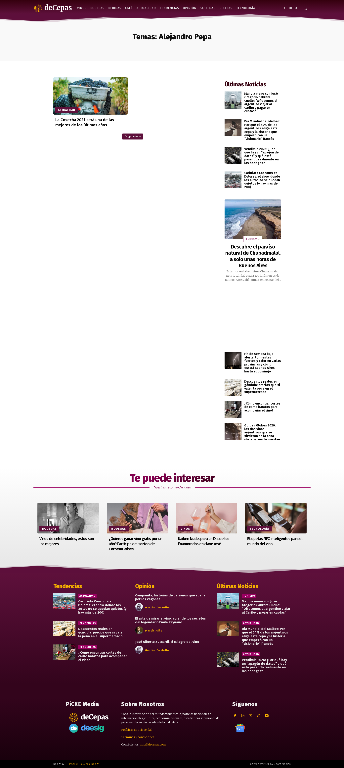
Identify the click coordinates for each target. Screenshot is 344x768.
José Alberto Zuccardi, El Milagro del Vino (167, 642)
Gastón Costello (157, 607)
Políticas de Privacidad (136, 730)
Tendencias (87, 623)
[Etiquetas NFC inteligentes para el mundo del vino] (276, 518)
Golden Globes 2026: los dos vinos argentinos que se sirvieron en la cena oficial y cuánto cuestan (262, 432)
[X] (296, 8)
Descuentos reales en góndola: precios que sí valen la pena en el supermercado (262, 387)
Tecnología (259, 528)
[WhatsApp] (258, 715)
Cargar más (131, 136)
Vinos (185, 528)
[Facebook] (284, 8)
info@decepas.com (153, 744)
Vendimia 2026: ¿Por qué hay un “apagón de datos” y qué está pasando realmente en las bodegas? (261, 156)
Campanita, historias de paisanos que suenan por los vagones (171, 597)
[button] (305, 8)
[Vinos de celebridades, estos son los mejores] (68, 518)
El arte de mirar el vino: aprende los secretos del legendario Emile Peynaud (170, 620)
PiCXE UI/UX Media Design (84, 763)
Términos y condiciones (137, 737)
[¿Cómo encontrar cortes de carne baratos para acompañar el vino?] (233, 409)
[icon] (240, 728)
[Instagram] (290, 8)
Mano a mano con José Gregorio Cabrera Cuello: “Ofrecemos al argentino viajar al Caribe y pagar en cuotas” (261, 102)
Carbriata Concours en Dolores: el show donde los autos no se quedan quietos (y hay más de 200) (262, 180)
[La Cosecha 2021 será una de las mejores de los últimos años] (90, 96)
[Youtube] (266, 715)
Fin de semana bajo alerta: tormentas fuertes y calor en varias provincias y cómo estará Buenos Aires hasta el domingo (262, 362)
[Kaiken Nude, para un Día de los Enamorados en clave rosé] (206, 518)
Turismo (253, 239)
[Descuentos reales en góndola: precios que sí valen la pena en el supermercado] (233, 387)
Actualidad (66, 110)
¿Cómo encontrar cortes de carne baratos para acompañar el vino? (262, 407)
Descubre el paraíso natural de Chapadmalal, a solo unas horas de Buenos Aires (252, 256)
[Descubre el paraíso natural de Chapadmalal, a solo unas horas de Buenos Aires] (253, 219)
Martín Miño (154, 630)
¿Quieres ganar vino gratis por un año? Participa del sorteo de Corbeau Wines (135, 543)
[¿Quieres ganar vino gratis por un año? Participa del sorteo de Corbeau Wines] (137, 518)
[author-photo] (139, 607)
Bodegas (49, 528)
